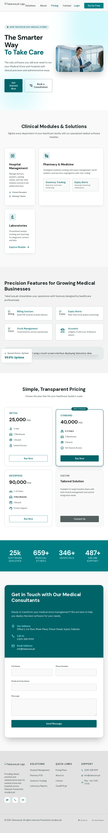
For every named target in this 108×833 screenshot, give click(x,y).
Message (15, 696)
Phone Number (62, 666)
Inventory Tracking (38, 781)
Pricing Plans (61, 770)
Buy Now (28, 458)
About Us (60, 775)
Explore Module (19, 247)
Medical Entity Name (20, 681)
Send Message (54, 723)
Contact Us (80, 519)
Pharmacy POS (36, 775)
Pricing (54, 5)
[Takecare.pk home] (14, 5)
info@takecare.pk (90, 775)
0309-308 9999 (89, 770)
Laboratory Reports (38, 786)
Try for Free (94, 5)
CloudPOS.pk (61, 786)
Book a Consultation (38, 85)
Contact (67, 5)
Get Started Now (13, 85)
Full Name (15, 666)
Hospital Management (40, 770)
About (43, 5)
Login (77, 5)
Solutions (30, 5)
